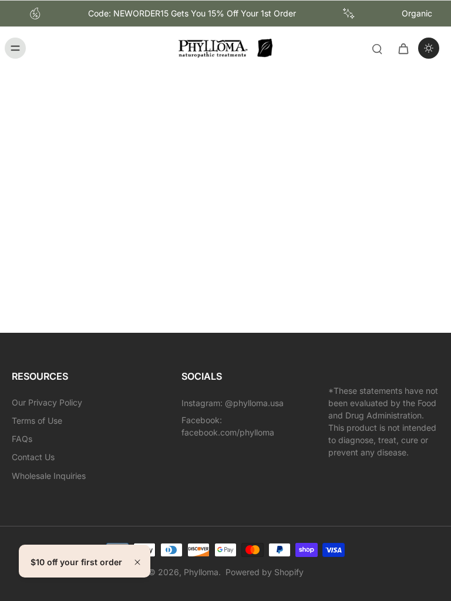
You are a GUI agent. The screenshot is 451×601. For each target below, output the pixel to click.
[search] (377, 48)
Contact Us (33, 457)
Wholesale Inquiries (49, 476)
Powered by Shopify (265, 572)
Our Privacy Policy (47, 402)
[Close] (137, 562)
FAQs (22, 439)
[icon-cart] (403, 48)
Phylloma (201, 572)
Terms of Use (37, 421)
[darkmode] (428, 48)
